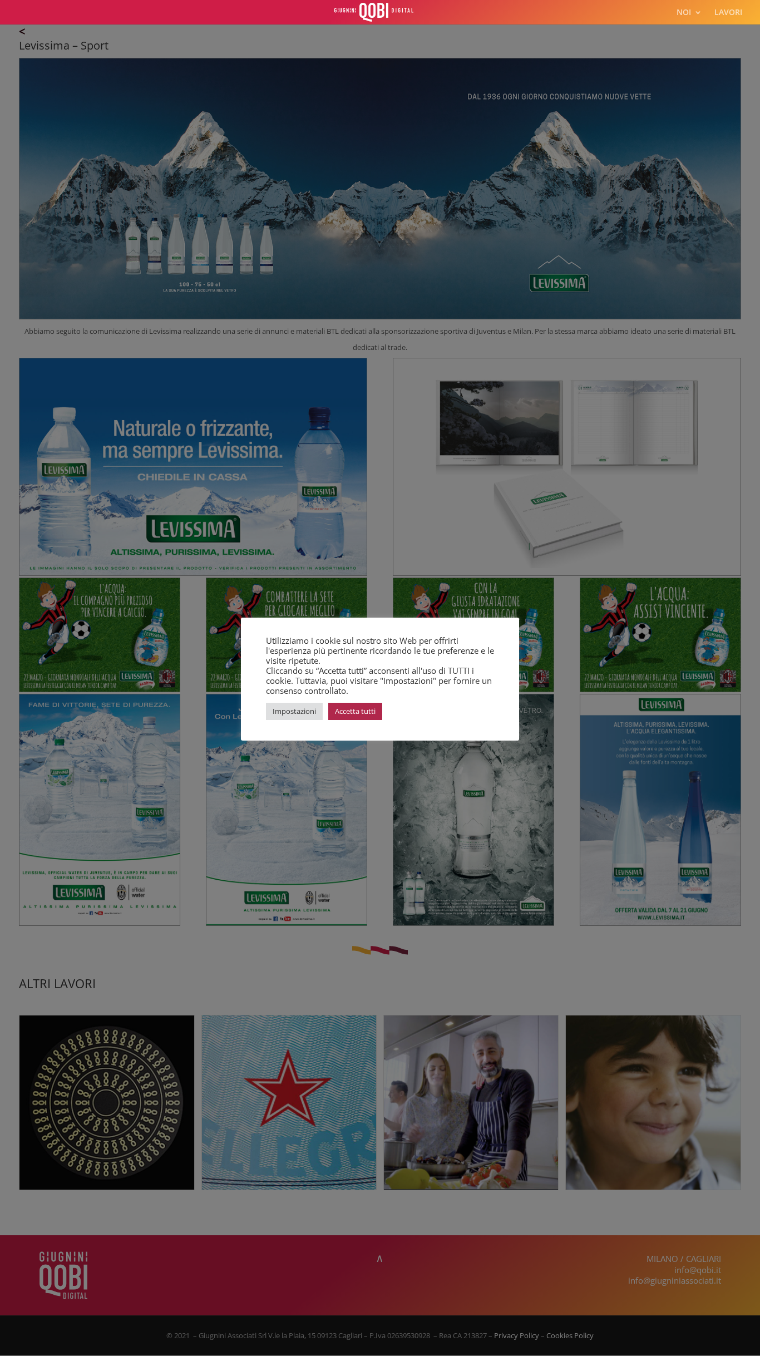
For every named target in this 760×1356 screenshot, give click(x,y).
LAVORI (728, 12)
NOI (684, 12)
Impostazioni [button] (294, 711)
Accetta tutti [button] (355, 711)
